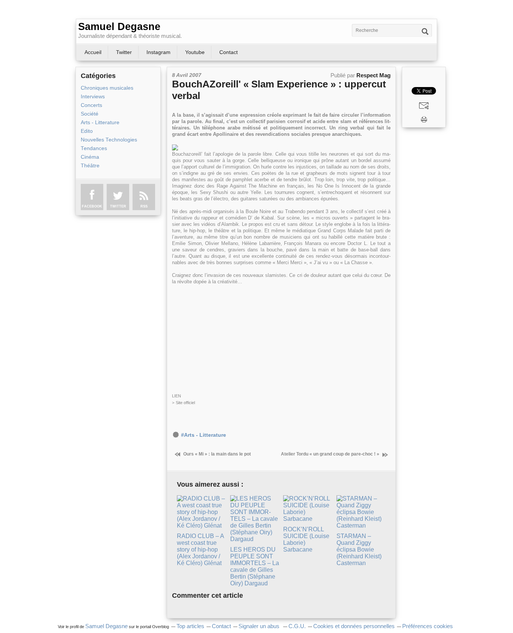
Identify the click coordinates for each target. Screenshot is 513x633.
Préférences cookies (427, 626)
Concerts (91, 105)
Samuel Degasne (119, 26)
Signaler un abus (259, 626)
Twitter (124, 52)
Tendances (94, 148)
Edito (87, 131)
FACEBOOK (92, 206)
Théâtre (90, 165)
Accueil (92, 52)
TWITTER (118, 206)
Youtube (195, 52)
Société (89, 114)
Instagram (158, 52)
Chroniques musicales (107, 88)
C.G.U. (297, 626)
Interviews (93, 96)
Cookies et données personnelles (354, 626)
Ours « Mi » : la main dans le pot (216, 454)
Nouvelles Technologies (109, 140)
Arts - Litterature (100, 122)
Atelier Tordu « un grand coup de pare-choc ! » (330, 454)
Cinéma (90, 157)
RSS (144, 206)
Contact (228, 52)
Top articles (190, 626)
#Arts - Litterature (203, 435)
